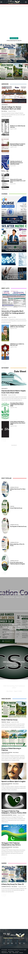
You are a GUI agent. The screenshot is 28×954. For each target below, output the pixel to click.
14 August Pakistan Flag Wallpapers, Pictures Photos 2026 (13, 812)
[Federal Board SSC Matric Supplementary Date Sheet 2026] (5, 429)
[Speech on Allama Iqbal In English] (14, 771)
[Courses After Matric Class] (14, 238)
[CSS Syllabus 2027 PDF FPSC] (14, 662)
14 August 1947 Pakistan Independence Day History (11, 844)
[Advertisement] (14, 20)
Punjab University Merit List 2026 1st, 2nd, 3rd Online (18, 326)
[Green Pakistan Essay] (11, 71)
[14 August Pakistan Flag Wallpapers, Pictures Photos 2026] (14, 800)
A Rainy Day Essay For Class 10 (14, 40)
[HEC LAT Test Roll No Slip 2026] (14, 594)
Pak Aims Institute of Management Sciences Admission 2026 (16, 163)
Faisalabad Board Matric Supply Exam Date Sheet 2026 (17, 404)
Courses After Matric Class (14, 250)
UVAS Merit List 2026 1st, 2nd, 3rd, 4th (17, 344)
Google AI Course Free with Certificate (14, 221)
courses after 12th (13, 274)
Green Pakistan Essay (16, 508)
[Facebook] (4, 943)
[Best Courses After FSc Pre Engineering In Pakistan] (14, 266)
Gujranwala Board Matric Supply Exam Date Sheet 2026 (13, 392)
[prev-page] (2, 283)
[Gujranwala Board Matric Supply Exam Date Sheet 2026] (14, 378)
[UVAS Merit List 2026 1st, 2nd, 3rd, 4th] (5, 351)
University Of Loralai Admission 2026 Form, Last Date (17, 181)
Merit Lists (4, 308)
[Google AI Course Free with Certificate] (14, 210)
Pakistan (12, 506)
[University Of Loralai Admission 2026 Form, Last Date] (5, 181)
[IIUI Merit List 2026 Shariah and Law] (5, 127)
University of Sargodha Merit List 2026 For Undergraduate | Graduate (12, 313)
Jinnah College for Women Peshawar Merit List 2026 (11, 108)
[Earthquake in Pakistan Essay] (5, 525)
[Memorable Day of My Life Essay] (5, 544)
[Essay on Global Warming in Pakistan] (14, 738)
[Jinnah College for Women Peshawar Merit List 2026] (14, 95)
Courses (13, 218)
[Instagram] (8, 943)
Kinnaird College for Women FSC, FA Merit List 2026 (17, 144)
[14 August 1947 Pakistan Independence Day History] (14, 832)
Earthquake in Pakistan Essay (18, 526)
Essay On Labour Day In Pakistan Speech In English (17, 563)
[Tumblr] (20, 943)
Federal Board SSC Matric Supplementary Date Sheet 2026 (17, 423)
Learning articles (5, 56)
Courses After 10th (13, 248)
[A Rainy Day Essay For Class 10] (14, 53)
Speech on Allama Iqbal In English (13, 781)
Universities (4, 104)
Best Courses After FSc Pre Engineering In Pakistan (14, 277)
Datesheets (4, 388)
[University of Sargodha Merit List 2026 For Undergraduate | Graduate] (14, 299)
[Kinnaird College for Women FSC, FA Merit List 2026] (5, 145)
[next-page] (5, 283)
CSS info (14, 659)
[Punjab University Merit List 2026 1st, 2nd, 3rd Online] (5, 333)
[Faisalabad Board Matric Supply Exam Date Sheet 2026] (5, 410)
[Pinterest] (16, 943)
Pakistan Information (6, 752)
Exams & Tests (14, 591)
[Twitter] (23, 943)
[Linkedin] (12, 943)
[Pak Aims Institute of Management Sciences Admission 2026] (5, 163)
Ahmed (8, 722)
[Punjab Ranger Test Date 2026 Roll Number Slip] (14, 628)
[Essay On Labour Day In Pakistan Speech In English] (5, 562)
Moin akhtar (4, 111)
